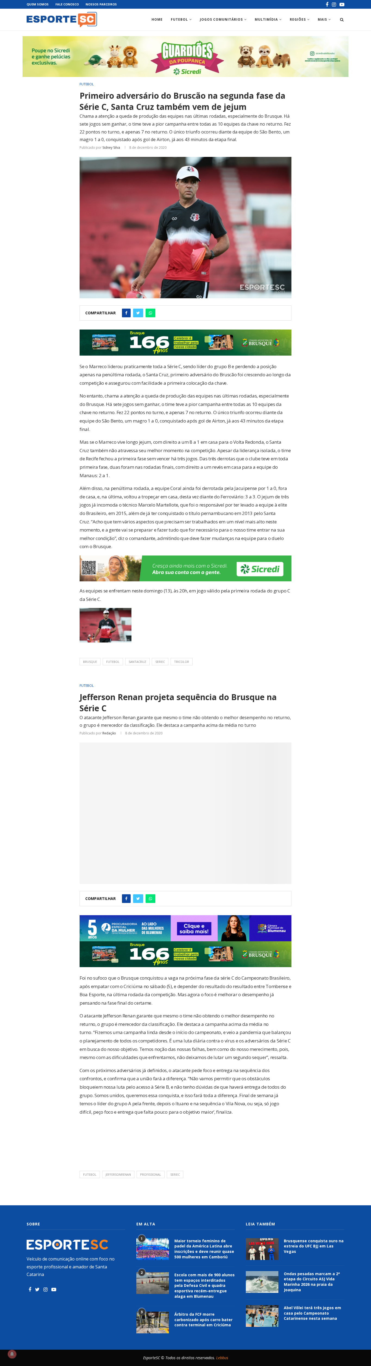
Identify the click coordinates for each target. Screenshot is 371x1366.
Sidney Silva (111, 147)
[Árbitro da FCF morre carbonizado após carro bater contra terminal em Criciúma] (152, 1322)
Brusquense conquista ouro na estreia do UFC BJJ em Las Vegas (314, 1246)
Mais (322, 19)
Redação (109, 733)
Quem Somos (38, 4)
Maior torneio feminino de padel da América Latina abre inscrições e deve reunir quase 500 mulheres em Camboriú (204, 1248)
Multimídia (266, 19)
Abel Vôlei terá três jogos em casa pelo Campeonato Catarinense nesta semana (312, 1313)
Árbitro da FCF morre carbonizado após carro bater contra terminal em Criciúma (203, 1319)
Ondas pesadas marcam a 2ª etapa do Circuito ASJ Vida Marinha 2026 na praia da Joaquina (312, 1281)
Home (157, 19)
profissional (150, 1174)
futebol (113, 662)
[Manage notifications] (12, 1354)
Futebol (179, 19)
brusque (90, 662)
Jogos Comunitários (221, 19)
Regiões (298, 19)
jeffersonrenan (118, 1174)
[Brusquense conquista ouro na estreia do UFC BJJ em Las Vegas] (262, 1249)
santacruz (137, 662)
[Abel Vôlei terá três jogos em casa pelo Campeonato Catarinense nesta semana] (262, 1316)
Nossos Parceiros (101, 4)
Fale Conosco (67, 4)
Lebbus (222, 1357)
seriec (160, 662)
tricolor (181, 662)
